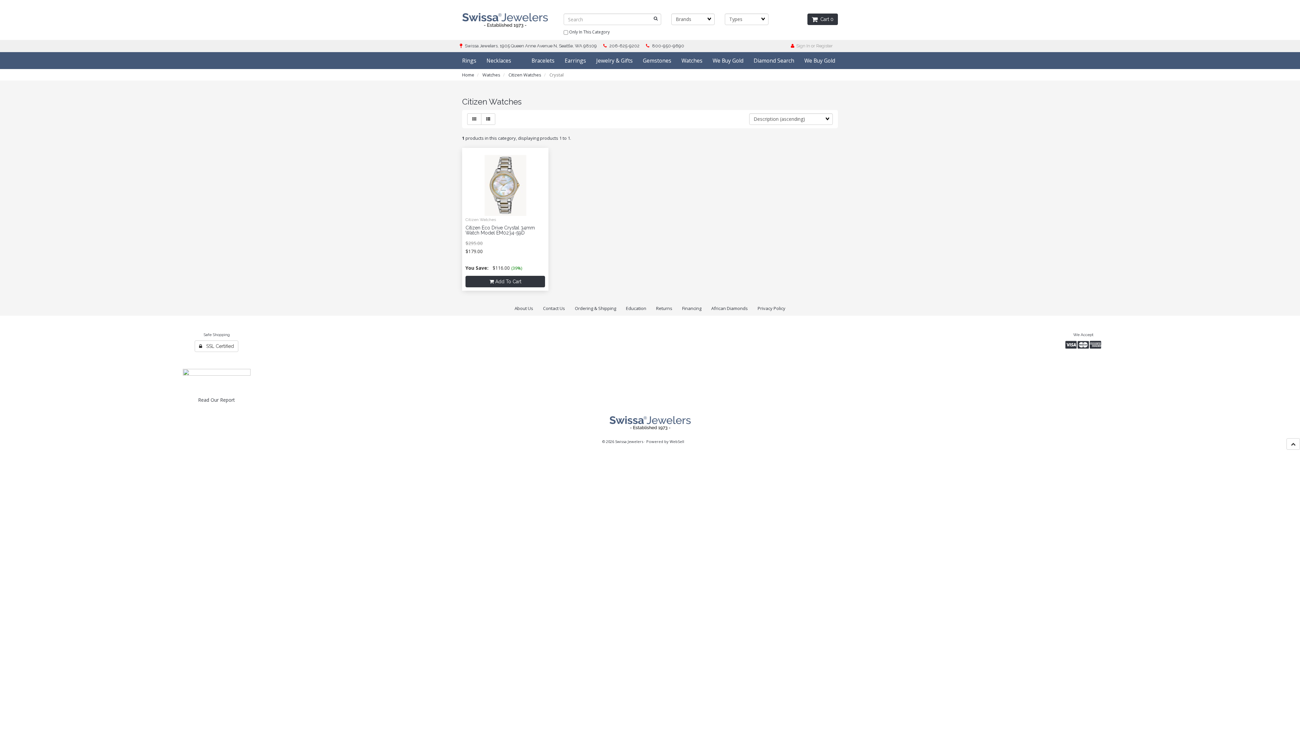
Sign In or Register (813, 45)
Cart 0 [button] (825, 19)
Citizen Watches (524, 75)
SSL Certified (218, 346)
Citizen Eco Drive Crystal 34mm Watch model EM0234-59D (500, 230)
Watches (491, 75)
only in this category (589, 32)
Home (468, 75)
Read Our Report (216, 400)
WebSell (677, 441)
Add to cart (507, 281)
